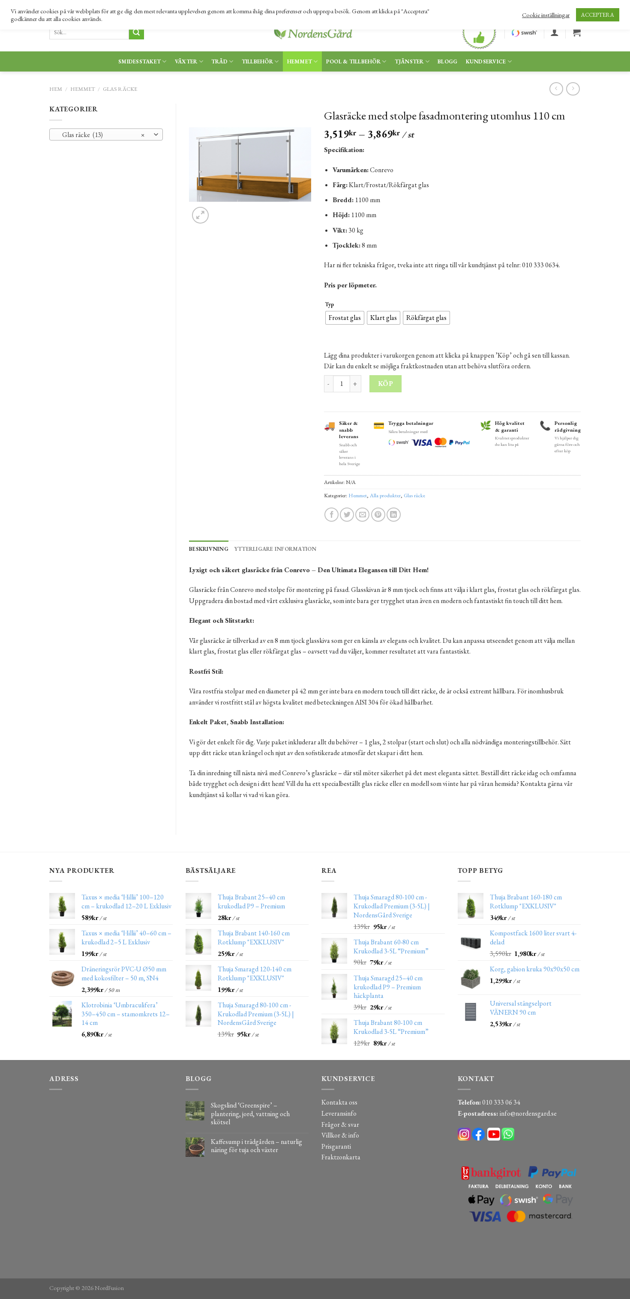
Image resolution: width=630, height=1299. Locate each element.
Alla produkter (385, 495)
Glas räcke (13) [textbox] (101, 134)
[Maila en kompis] (362, 515)
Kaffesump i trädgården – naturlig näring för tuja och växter (256, 1146)
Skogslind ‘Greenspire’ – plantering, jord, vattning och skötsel (250, 1113)
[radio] (345, 317)
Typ (329, 305)
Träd (219, 61)
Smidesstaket (139, 61)
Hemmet (299, 61)
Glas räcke (120, 89)
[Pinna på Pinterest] (378, 515)
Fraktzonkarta (340, 1157)
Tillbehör (257, 61)
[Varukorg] (576, 32)
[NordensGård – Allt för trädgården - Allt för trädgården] (315, 32)
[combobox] (106, 134)
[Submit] (136, 32)
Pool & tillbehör (353, 61)
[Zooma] (200, 215)
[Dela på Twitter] (347, 515)
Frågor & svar (340, 1124)
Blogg (447, 61)
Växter (186, 61)
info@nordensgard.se (528, 1113)
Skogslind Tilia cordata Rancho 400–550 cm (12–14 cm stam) (136, 1279)
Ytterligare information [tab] (275, 548)
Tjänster (409, 61)
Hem (55, 89)
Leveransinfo (339, 1113)
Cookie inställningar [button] (546, 15)
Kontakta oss (339, 1102)
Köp (385, 383)
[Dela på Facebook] (331, 515)
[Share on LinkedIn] (394, 515)
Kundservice (486, 61)
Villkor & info (340, 1135)
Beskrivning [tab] (208, 548)
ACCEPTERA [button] (597, 14)
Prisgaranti (336, 1146)
